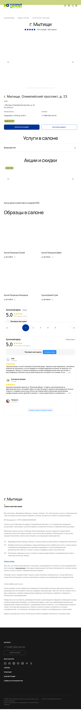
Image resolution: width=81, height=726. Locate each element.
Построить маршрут (59, 127)
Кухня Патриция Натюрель (16, 295)
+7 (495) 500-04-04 (14, 647)
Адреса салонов (14, 652)
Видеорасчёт (9, 121)
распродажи (20, 568)
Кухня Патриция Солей (14, 252)
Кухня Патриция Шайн (51, 252)
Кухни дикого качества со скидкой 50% (21, 203)
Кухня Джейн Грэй (49, 295)
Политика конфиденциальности (51, 699)
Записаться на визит (22, 127)
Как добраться (8, 107)
